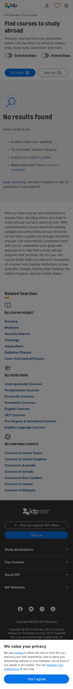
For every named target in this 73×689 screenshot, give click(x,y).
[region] (36, 664)
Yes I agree (36, 679)
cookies (19, 652)
